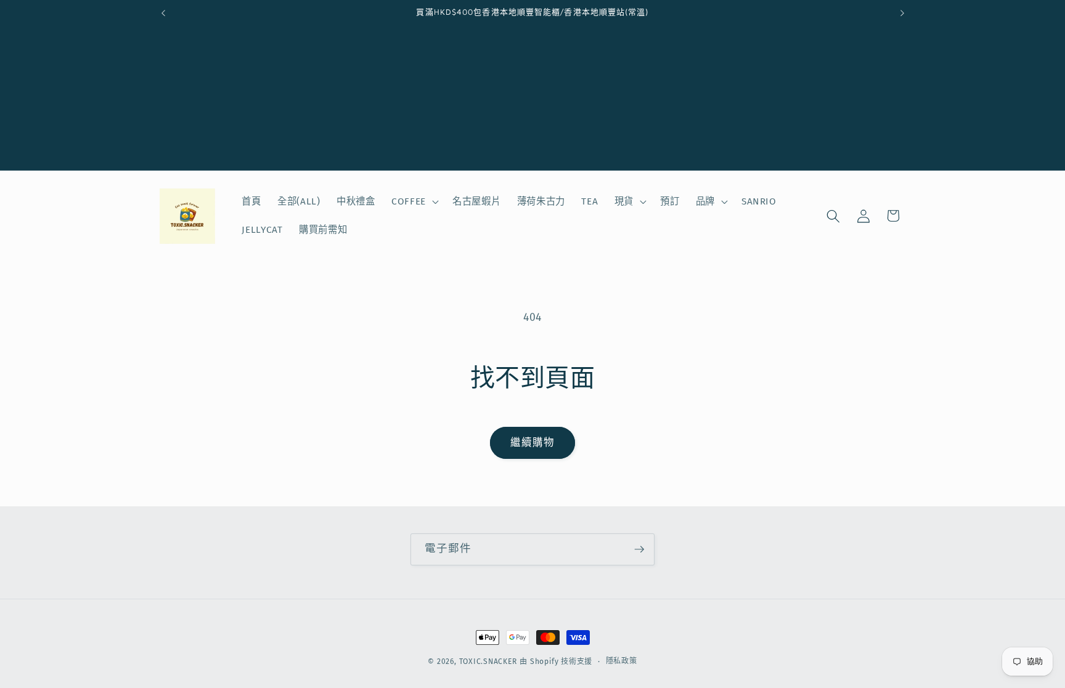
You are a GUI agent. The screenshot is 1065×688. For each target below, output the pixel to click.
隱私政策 (621, 661)
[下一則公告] (902, 13)
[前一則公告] (163, 13)
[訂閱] (639, 549)
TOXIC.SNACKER (488, 661)
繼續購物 (532, 442)
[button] (413, 202)
